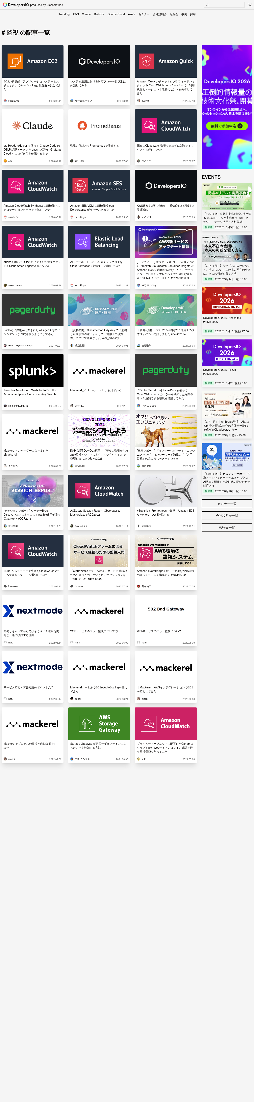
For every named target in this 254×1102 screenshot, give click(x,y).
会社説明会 (160, 14)
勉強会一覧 (227, 527)
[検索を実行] (207, 5)
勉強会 (174, 14)
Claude (86, 14)
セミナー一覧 (227, 503)
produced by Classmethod (46, 5)
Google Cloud (116, 14)
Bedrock (99, 14)
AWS (76, 14)
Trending (64, 14)
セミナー (144, 14)
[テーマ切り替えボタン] (250, 4)
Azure (131, 14)
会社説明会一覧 (227, 515)
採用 (193, 14)
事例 (184, 14)
